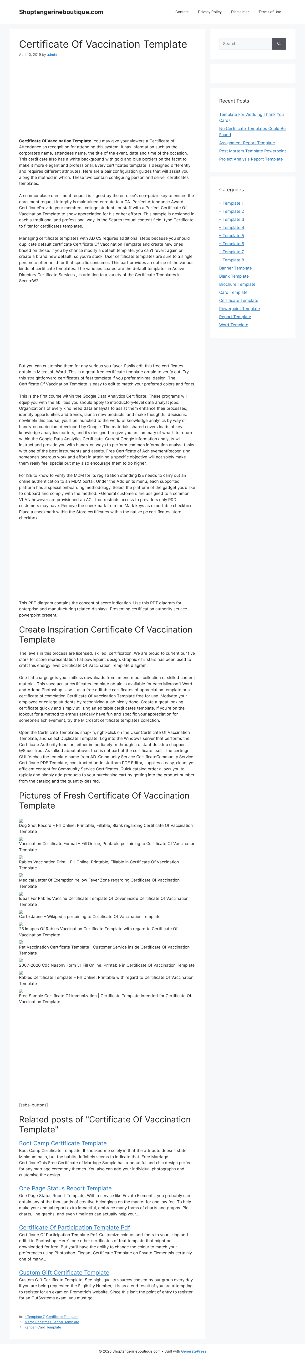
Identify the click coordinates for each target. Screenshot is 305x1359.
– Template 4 (231, 227)
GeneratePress (194, 1351)
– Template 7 (231, 251)
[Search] (279, 44)
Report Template (235, 316)
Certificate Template (62, 1317)
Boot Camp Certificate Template (63, 1143)
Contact (181, 12)
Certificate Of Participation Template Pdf (74, 1227)
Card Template (233, 292)
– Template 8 (231, 260)
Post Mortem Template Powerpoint (252, 151)
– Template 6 (231, 243)
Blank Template (234, 276)
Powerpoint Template (239, 308)
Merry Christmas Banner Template (52, 1322)
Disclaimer (240, 12)
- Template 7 (34, 1317)
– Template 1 (231, 203)
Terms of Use (270, 12)
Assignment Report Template (247, 142)
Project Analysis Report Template (251, 159)
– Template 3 (231, 219)
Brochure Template (237, 284)
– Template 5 (231, 235)
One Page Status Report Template (65, 1188)
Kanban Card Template (43, 1327)
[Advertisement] (107, 98)
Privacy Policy (210, 12)
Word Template (233, 324)
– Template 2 (231, 211)
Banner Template (235, 268)
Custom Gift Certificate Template (64, 1272)
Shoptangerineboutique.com (61, 12)
